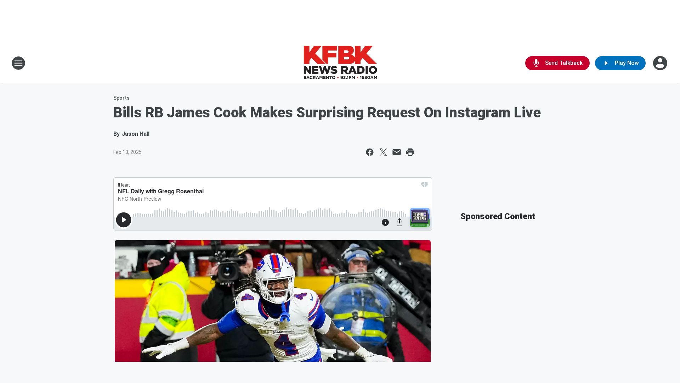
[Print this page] (410, 152)
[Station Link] (340, 63)
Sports (121, 98)
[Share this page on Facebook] (370, 152)
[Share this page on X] (383, 152)
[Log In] (661, 63)
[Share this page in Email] (397, 152)
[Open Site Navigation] (18, 63)
